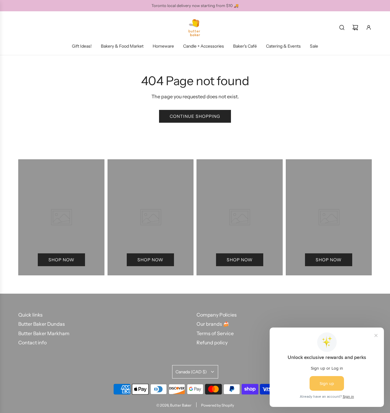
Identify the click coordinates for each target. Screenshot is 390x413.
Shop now (61, 260)
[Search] (342, 27)
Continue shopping (195, 116)
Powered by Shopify (217, 405)
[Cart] (355, 27)
